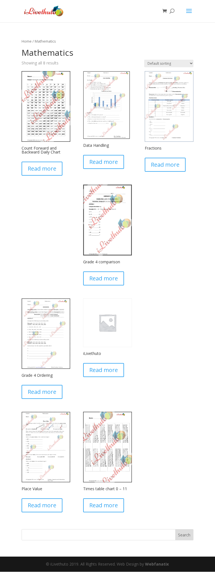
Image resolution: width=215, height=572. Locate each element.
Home (27, 41)
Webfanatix (157, 564)
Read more (42, 168)
